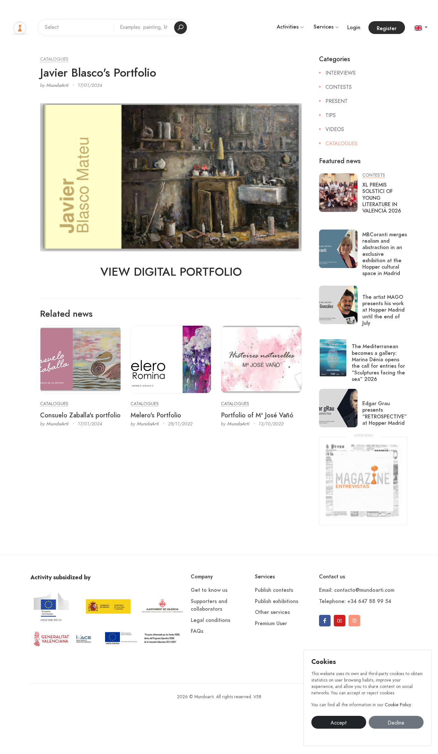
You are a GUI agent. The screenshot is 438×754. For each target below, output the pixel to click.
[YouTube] (339, 620)
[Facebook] (325, 620)
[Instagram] (354, 620)
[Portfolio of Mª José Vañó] (261, 359)
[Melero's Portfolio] (171, 359)
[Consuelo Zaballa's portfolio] (80, 359)
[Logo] (20, 27)
